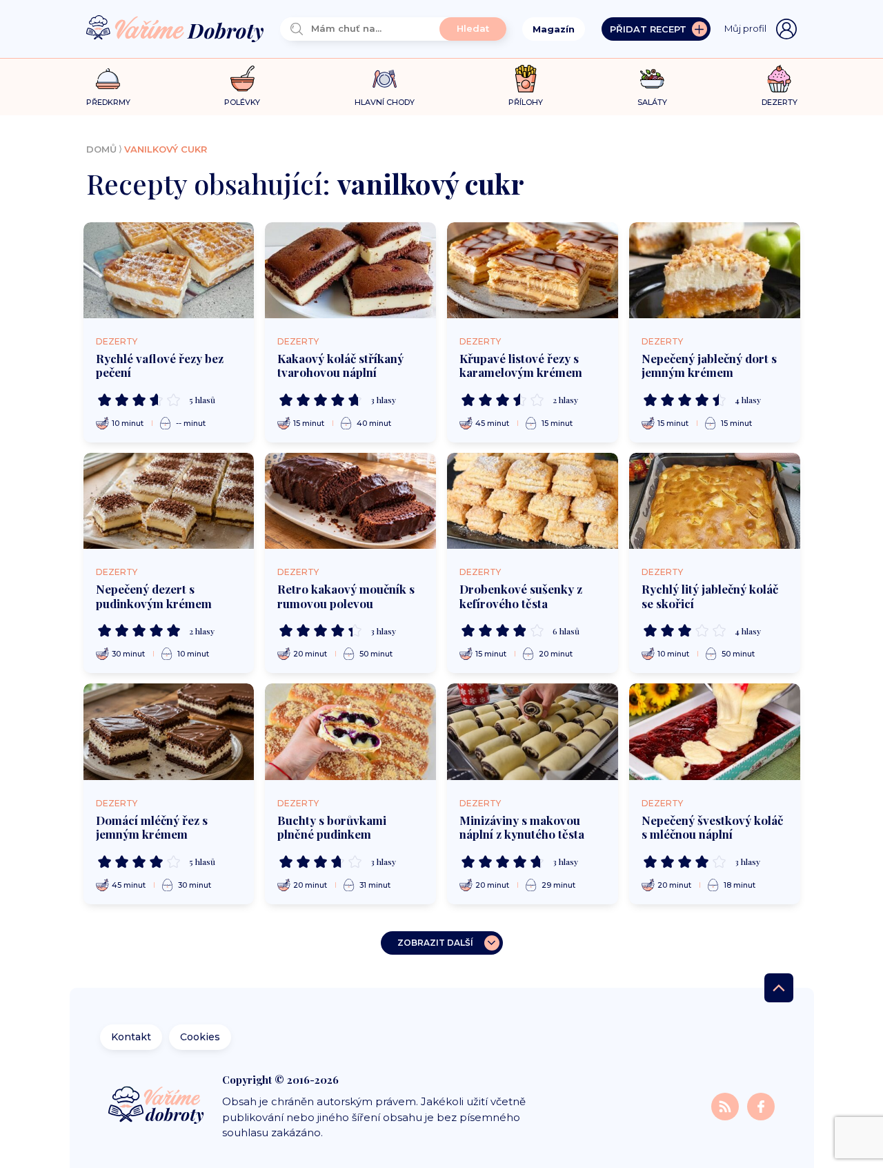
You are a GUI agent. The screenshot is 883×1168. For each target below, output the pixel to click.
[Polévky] (242, 79)
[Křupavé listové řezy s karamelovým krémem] (532, 270)
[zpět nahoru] (778, 987)
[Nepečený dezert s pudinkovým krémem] (169, 501)
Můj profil (745, 28)
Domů (101, 149)
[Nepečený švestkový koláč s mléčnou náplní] (714, 731)
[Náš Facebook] (761, 1105)
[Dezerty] (779, 79)
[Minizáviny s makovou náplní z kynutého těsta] (532, 731)
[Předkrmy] (108, 78)
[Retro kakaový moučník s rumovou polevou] (350, 501)
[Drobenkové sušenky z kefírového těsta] (532, 501)
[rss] (726, 1105)
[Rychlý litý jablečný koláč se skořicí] (714, 501)
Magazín (554, 29)
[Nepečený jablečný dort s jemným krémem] (714, 270)
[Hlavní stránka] (175, 29)
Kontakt (131, 1037)
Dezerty (116, 341)
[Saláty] (652, 78)
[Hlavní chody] (385, 79)
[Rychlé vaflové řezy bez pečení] (169, 270)
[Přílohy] (526, 79)
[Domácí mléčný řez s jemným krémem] (169, 731)
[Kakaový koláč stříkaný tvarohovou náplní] (350, 270)
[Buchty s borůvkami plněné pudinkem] (350, 731)
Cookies (200, 1037)
